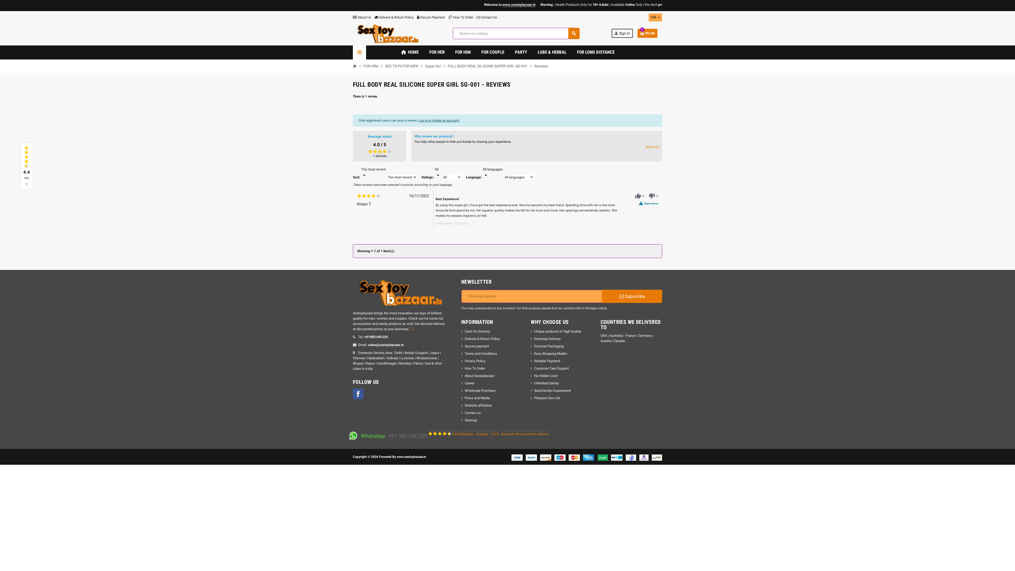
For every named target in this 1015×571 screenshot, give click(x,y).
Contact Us (488, 17)
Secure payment (477, 346)
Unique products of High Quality (557, 331)
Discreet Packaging (549, 346)
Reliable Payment (547, 361)
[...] (411, 329)
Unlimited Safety (546, 383)
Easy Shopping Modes (550, 354)
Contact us (473, 413)
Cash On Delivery (477, 331)
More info (652, 147)
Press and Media (477, 398)
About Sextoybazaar (479, 376)
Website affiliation (478, 405)
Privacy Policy (475, 361)
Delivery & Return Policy (396, 17)
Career (469, 383)
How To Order (462, 17)
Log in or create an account (439, 120)
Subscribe (634, 296)
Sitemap (471, 420)
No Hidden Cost (545, 376)
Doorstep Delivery (547, 339)
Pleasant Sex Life (547, 398)
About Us (364, 17)
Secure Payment (432, 17)
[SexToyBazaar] (387, 33)
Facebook (358, 394)
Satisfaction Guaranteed (552, 391)
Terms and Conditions (481, 354)
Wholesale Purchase (480, 391)
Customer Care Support (551, 368)
